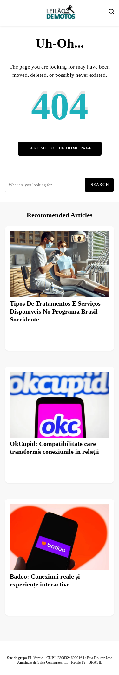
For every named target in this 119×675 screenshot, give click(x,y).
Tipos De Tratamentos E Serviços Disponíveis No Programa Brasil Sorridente (55, 311)
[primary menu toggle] (8, 13)
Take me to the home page (60, 148)
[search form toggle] (111, 13)
